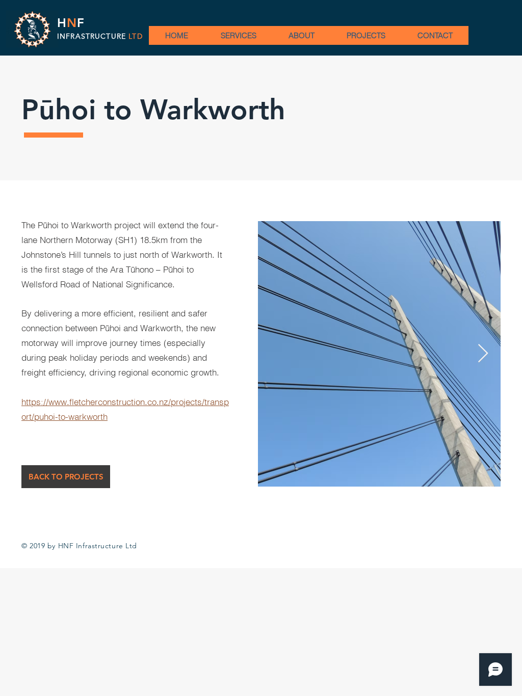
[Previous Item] (275, 354)
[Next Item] (483, 354)
